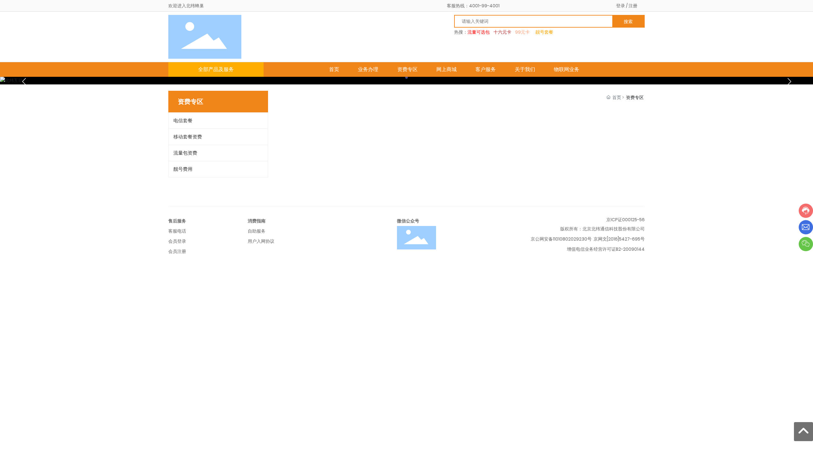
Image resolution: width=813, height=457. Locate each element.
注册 (632, 6)
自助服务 (256, 231)
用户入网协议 (261, 241)
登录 (620, 6)
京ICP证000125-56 (625, 219)
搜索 (628, 21)
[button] (406, 77)
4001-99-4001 (484, 6)
